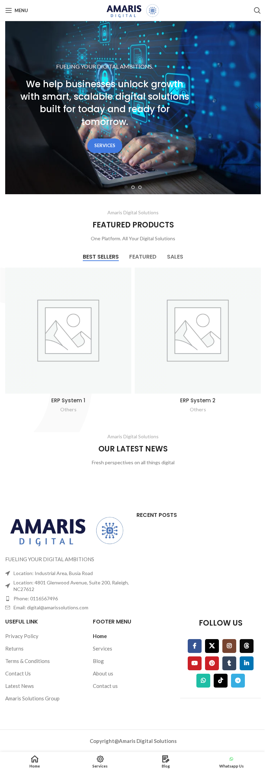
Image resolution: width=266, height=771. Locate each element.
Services (102, 648)
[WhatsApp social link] (203, 681)
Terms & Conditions (27, 661)
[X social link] (212, 646)
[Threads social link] (247, 646)
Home (100, 636)
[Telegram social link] (238, 681)
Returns (14, 648)
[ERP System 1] (68, 331)
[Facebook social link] (195, 646)
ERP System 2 (197, 400)
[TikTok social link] (221, 681)
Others (68, 409)
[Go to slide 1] (126, 187)
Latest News (19, 686)
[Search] (257, 10)
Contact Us (18, 673)
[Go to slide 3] (140, 187)
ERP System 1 (68, 400)
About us (103, 673)
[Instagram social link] (229, 646)
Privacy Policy (21, 636)
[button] (9, 108)
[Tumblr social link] (229, 663)
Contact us (105, 686)
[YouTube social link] (195, 663)
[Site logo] (133, 10)
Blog (98, 661)
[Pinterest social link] (212, 663)
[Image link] (67, 529)
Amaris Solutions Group (32, 698)
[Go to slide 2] (133, 187)
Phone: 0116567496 (36, 598)
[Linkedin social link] (247, 663)
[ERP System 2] (198, 331)
